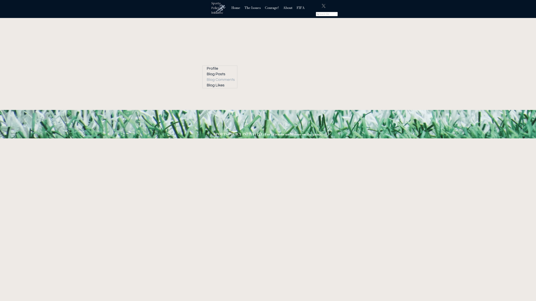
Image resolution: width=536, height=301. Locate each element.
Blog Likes (215, 85)
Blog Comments (221, 80)
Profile (212, 68)
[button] (252, 8)
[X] (323, 6)
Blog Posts (216, 74)
